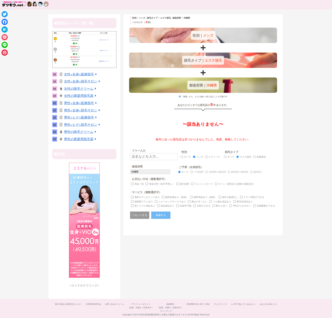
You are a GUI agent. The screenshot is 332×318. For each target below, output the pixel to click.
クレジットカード (203, 183)
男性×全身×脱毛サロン (80, 110)
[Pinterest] (4, 52)
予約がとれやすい (242, 205)
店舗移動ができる (266, 205)
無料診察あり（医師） (176, 197)
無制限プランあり (143, 201)
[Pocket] (4, 37)
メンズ (199, 156)
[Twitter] (4, 14)
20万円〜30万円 (239, 171)
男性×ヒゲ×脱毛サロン (80, 124)
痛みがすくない (199, 201)
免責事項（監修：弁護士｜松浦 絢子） (170, 306)
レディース (214, 156)
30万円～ (258, 171)
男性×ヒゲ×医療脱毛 (79, 117)
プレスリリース (220, 304)
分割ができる (204, 205)
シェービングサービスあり (172, 201)
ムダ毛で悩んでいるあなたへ (243, 304)
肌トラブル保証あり (144, 205)
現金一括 (139, 183)
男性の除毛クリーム (78, 131)
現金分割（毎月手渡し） (161, 183)
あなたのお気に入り (268, 304)
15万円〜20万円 (217, 171)
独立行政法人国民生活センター (68, 304)
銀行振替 (184, 183)
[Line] (4, 45)
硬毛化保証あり (245, 201)
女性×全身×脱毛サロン (80, 81)
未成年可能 (185, 205)
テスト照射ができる (254, 197)
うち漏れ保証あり (222, 201)
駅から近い (221, 205)
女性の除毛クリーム (78, 88)
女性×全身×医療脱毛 (79, 74)
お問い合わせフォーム (114, 304)
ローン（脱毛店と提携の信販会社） (236, 183)
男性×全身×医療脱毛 (79, 102)
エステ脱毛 (245, 156)
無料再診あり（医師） (205, 197)
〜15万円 (198, 171)
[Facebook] (4, 22)
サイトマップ (166, 311)
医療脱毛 (261, 156)
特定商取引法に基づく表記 (198, 304)
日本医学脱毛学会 (93, 304)
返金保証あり (167, 205)
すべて (187, 156)
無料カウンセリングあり (147, 197)
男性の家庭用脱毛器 (78, 138)
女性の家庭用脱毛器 (78, 95)
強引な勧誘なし (230, 197)
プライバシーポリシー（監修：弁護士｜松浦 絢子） (141, 306)
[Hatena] (4, 29)
